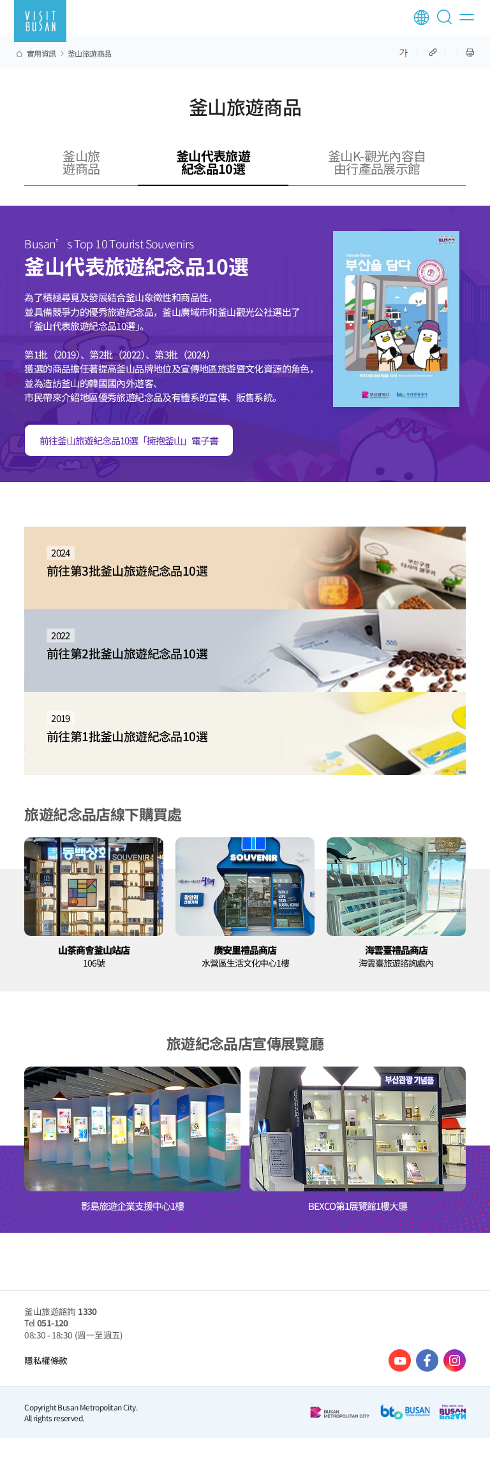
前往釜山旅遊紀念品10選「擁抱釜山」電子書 (129, 440)
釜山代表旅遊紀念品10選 (213, 162)
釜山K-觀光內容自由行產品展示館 (377, 162)
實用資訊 (41, 53)
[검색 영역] (446, 22)
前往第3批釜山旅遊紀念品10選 (127, 562)
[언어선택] (421, 17)
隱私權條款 (45, 1360)
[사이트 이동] (400, 1360)
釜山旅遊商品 (89, 53)
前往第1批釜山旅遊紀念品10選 (127, 727)
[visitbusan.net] (40, 21)
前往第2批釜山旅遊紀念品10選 (127, 645)
